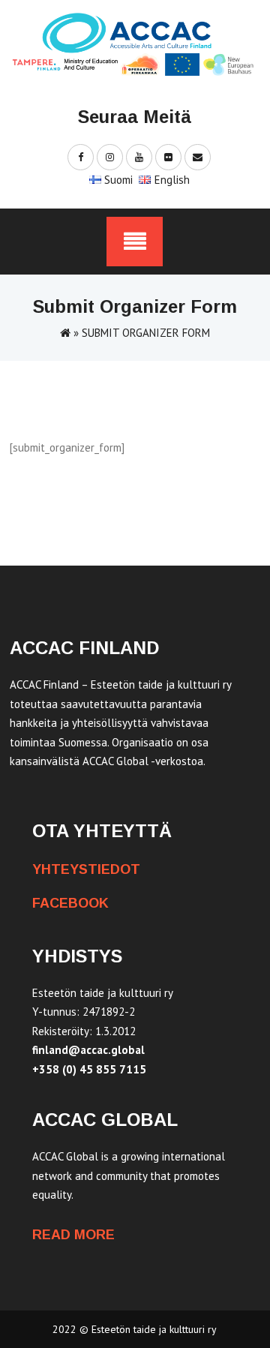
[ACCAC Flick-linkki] (168, 156)
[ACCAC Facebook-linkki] (81, 156)
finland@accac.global (88, 1050)
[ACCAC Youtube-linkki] (139, 156)
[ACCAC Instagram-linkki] (110, 156)
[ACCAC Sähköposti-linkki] (197, 156)
